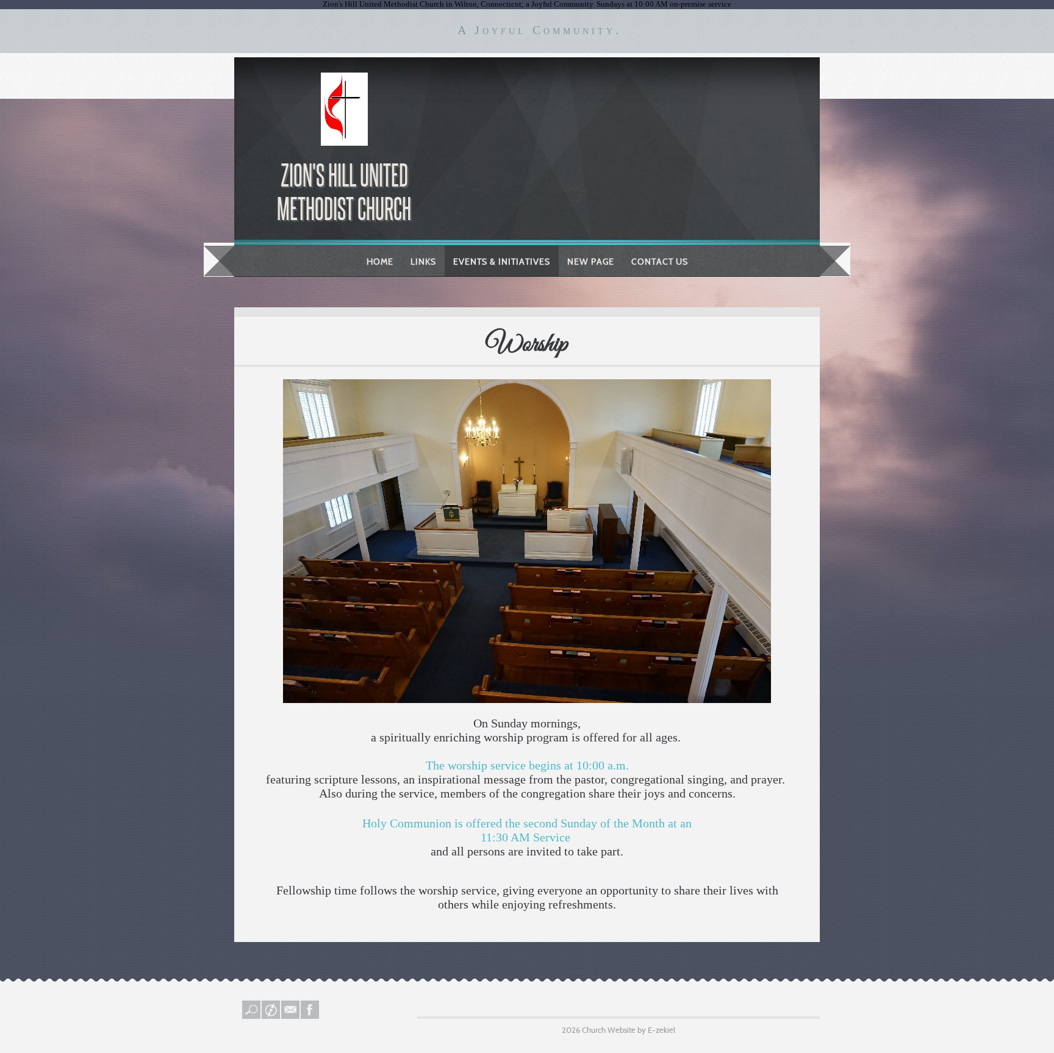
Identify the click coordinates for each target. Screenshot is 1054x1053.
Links (423, 261)
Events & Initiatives (501, 261)
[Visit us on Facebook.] (310, 1016)
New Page (590, 261)
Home (380, 261)
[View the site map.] (271, 1016)
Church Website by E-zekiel (628, 1030)
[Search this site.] (252, 1016)
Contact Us (659, 261)
